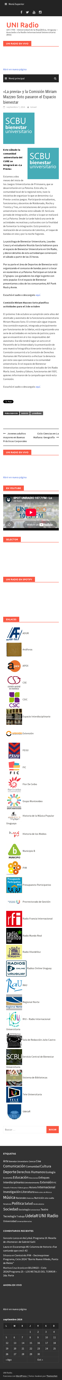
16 (38, 1342)
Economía (7, 1177)
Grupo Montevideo (32, 801)
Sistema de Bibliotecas (34, 1077)
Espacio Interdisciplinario (36, 716)
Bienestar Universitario (18, 1161)
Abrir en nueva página (15, 69)
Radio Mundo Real (32, 935)
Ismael (33, 107)
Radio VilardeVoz (31, 951)
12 (7, 1342)
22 (31, 1348)
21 (23, 1348)
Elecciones (33, 1178)
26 (7, 1354)
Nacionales (21, 1197)
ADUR (25, 633)
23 (38, 1348)
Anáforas (27, 649)
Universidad (9, 1221)
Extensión (28, 733)
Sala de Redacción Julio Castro (38, 1039)
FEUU (25, 750)
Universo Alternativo (24, 1221)
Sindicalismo (38, 1204)
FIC (24, 767)
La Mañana (36, 413)
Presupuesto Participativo (36, 884)
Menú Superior (16, 4)
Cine (38, 1161)
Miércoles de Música (43, 1192)
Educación (21, 1177)
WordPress (21, 1376)
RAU (24, 985)
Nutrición (39, 1197)
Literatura (27, 1192)
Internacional (46, 1187)
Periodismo (7, 1204)
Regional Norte (30, 1002)
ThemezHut (51, 1376)
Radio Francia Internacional (37, 918)
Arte (6, 1161)
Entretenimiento (31, 1182)
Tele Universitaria (32, 1094)
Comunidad (33, 1166)
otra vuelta (49, 1198)
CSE (24, 682)
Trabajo (20, 1216)
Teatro (44, 1209)
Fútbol (20, 1187)
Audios (24, 413)
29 (31, 1354)
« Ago (9, 1359)
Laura (6, 1246)
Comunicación (14, 1166)
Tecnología (9, 1216)
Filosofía (6, 1188)
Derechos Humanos (31, 1172)
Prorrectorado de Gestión (36, 901)
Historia (33, 1187)
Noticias (30, 1198)
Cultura (45, 1166)
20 (15, 1348)
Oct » (40, 1359)
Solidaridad (35, 1209)
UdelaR (26, 1111)
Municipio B (28, 850)
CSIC (25, 699)
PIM (24, 867)
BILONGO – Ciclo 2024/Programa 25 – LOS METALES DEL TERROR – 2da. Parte (30, 1271)
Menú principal (17, 78)
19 (7, 1348)
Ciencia (32, 1161)
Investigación (12, 1192)
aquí (38, 295)
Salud (28, 1203)
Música (9, 1197)
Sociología (24, 1209)
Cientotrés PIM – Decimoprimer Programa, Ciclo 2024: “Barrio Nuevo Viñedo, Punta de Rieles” (30, 1259)
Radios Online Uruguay (39, 968)
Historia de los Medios (34, 833)
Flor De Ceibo (29, 784)
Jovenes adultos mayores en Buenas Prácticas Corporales (15, 437)
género (26, 1188)
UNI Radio (22, 24)
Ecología (50, 1172)
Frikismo (13, 1187)
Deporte (9, 1171)
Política (18, 1203)
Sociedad (10, 1209)
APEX (25, 665)
